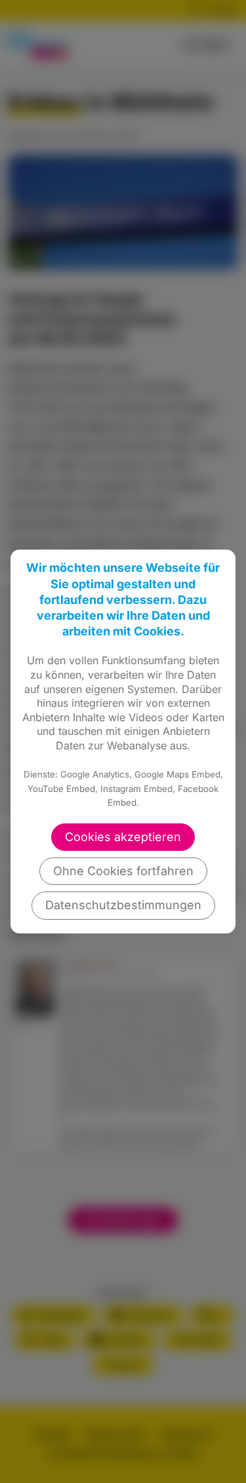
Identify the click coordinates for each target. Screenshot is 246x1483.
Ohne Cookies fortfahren (123, 871)
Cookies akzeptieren (123, 837)
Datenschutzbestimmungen (123, 905)
